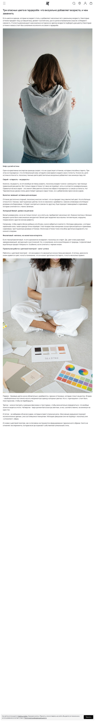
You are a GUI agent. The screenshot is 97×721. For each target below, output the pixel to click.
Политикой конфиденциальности (35, 718)
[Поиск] (74, 4)
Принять (88, 717)
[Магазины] (79, 4)
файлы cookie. (23, 716)
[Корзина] (91, 4)
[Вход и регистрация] (85, 4)
